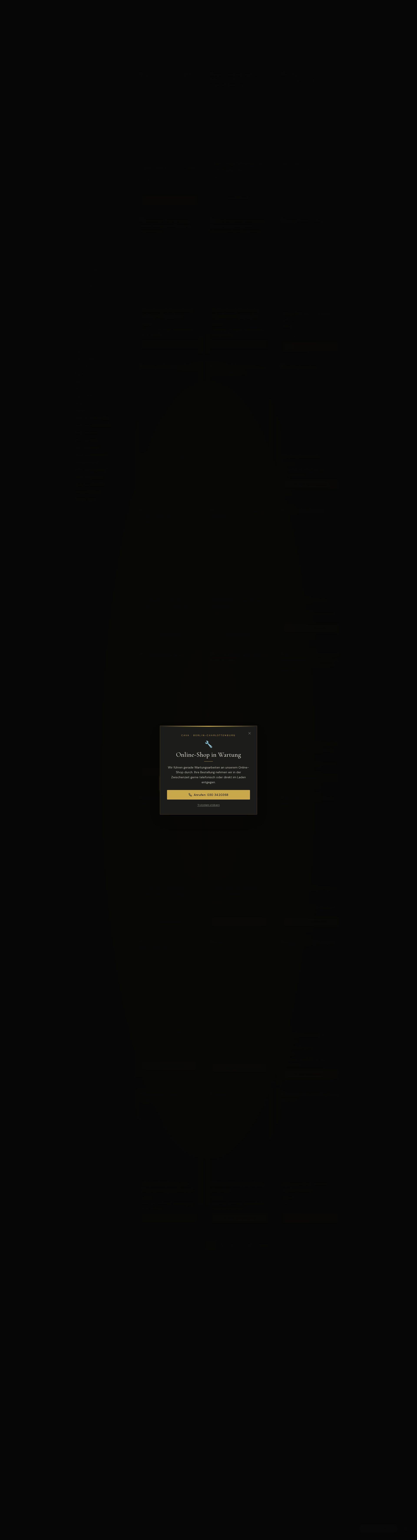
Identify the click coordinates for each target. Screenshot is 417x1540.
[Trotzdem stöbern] (249, 733)
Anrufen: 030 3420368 (211, 795)
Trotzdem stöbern (208, 805)
